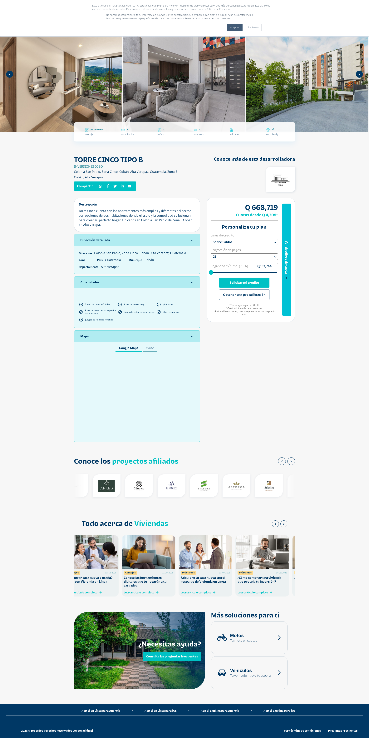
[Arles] (98, 485)
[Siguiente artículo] (283, 523)
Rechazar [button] (253, 27)
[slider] (211, 272)
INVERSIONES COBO (88, 166)
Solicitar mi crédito (244, 283)
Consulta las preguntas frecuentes (172, 656)
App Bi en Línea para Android (101, 710)
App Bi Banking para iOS (279, 710)
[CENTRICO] (131, 485)
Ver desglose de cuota (286, 257)
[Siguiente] (359, 74)
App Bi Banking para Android (220, 710)
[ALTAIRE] (293, 485)
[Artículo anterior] (275, 523)
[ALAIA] (261, 485)
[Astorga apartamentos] (228, 485)
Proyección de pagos (226, 249)
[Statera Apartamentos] (196, 485)
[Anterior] (9, 74)
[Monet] (163, 485)
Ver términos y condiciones (302, 730)
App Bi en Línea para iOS (161, 710)
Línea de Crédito (222, 235)
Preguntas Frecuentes (342, 730)
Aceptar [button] (234, 27)
